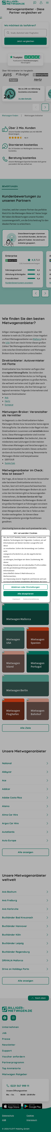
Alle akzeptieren (26, 593)
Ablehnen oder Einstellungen (25, 587)
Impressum (16, 599)
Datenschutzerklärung (31, 599)
